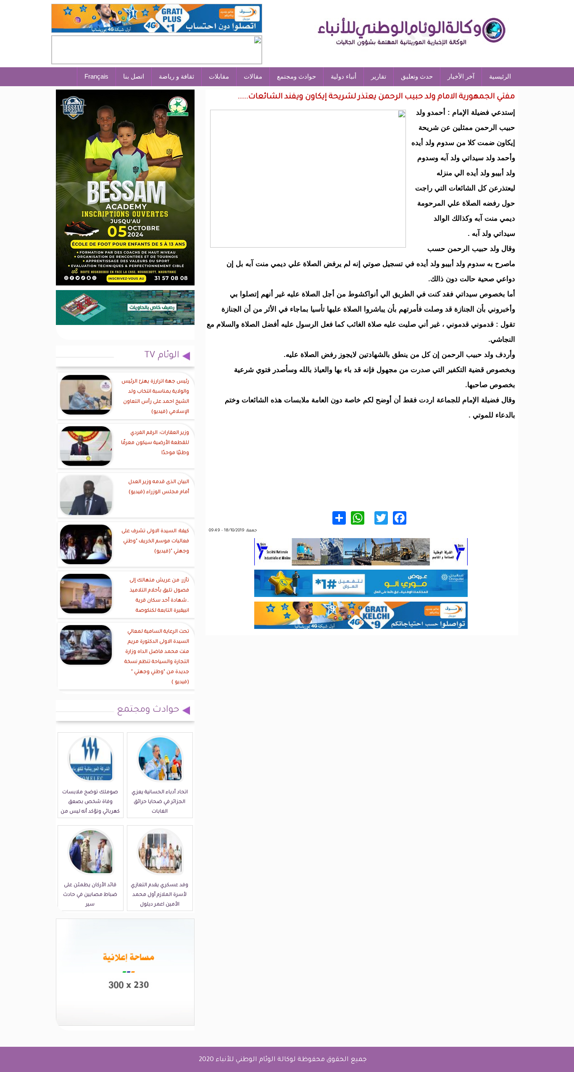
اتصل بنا (133, 76)
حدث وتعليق (417, 76)
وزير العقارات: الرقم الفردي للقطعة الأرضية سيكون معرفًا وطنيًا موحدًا (155, 443)
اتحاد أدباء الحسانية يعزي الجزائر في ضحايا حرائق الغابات (160, 802)
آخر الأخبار (461, 76)
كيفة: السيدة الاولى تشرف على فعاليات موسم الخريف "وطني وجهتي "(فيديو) (155, 541)
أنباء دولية (343, 76)
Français (96, 76)
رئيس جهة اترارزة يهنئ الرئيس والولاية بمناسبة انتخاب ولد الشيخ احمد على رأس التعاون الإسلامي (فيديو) (155, 397)
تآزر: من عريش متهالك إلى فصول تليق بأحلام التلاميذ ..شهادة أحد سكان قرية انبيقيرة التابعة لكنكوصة (159, 596)
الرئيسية (500, 76)
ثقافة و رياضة (176, 76)
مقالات (253, 76)
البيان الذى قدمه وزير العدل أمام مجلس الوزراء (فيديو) (158, 487)
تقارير (378, 76)
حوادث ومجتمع (296, 76)
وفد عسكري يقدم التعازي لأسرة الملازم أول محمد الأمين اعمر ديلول (159, 895)
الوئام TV (161, 356)
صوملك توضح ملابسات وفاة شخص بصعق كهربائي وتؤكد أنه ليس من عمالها (90, 807)
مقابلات (219, 76)
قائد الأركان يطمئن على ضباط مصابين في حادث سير (90, 895)
